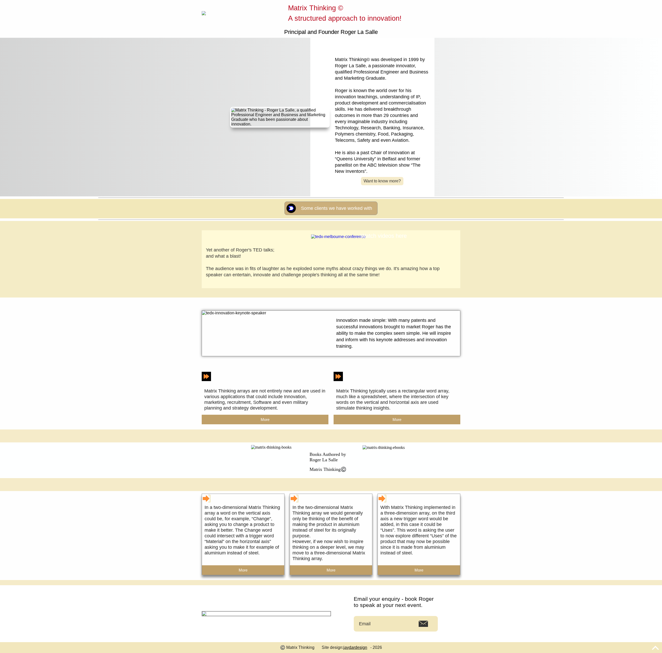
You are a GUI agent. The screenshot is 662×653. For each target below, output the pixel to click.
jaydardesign (355, 647)
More (265, 419)
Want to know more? (382, 181)
